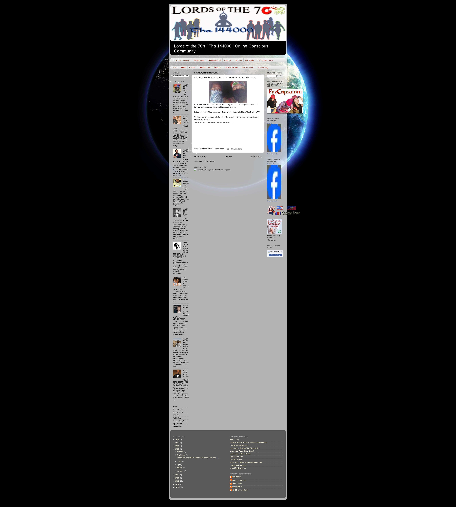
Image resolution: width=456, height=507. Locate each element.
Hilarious (238, 60)
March (180, 468)
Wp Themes (177, 424)
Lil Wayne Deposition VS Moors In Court (186, 184)
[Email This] (232, 149)
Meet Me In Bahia (236, 459)
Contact (192, 68)
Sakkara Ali (270, 164)
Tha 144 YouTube (231, 68)
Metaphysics (199, 60)
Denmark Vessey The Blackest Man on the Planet (248, 442)
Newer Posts (200, 156)
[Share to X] (236, 149)
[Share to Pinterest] (241, 149)
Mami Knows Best (236, 457)
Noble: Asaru (237, 483)
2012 (177, 481)
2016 (177, 446)
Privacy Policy (262, 68)
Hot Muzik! (249, 60)
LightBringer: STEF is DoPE (240, 454)
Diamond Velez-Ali (239, 480)
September (181, 455)
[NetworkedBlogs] (275, 251)
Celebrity (227, 60)
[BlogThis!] (234, 149)
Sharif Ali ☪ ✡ (207, 149)
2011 (177, 484)
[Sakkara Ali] (274, 199)
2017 (177, 443)
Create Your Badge (272, 154)
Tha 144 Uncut (247, 68)
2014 (177, 475)
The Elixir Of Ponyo (265, 60)
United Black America (238, 468)
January (180, 471)
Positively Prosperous (238, 465)
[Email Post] (228, 149)
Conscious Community (181, 60)
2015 (177, 449)
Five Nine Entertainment (239, 445)
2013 (177, 478)
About (183, 68)
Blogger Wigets (178, 412)
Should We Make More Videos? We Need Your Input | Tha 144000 (225, 77)
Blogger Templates (180, 421)
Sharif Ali (269, 123)
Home (175, 68)
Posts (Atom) (209, 161)
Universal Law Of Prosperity (210, 68)
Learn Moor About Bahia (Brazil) (242, 451)
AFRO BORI (236, 477)
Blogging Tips (178, 409)
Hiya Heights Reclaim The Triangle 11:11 (245, 448)
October (180, 452)
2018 (177, 440)
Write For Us (177, 426)
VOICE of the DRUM (239, 490)
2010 (177, 487)
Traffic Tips (177, 418)
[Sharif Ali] (274, 151)
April (179, 465)
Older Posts (256, 156)
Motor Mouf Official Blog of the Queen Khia (246, 462)
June (179, 461)
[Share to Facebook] (239, 149)
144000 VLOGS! (214, 60)
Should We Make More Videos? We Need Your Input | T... (198, 458)
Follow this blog (275, 255)
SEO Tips (176, 415)
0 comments (219, 149)
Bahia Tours (234, 440)
